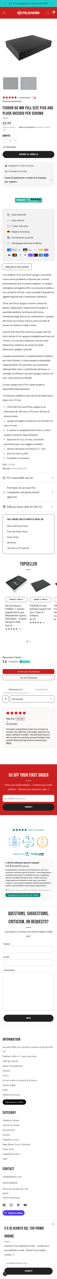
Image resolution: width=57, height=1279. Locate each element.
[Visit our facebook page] (4, 1205)
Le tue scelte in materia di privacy (20, 1080)
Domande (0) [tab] (41, 689)
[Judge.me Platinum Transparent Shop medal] (28, 842)
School (6, 1134)
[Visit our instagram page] (11, 1205)
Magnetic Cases (11, 1139)
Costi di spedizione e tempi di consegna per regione (25, 179)
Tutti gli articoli (10, 1061)
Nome (7, 943)
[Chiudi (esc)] (53, 1224)
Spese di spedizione (27, 127)
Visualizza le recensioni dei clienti (23, 895)
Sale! (5, 1158)
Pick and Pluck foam (17, 525)
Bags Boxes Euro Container (16, 1144)
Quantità (6, 135)
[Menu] (4, 12)
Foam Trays (13, 537)
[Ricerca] (47, 12)
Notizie (6, 1070)
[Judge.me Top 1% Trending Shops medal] (42, 842)
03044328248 (10, 1182)
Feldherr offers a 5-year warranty (20, 1056)
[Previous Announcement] (4, 3)
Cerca (6, 1075)
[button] (10, 97)
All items (11, 542)
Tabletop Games (11, 1120)
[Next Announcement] (52, 3)
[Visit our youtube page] (25, 1205)
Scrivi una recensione (28, 671)
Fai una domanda (28, 677)
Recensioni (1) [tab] (15, 689)
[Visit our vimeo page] (18, 1205)
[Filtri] (6, 698)
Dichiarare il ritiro (14, 1102)
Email (6, 956)
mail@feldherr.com (12, 1176)
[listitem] (28, 3)
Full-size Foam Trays (17, 531)
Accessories (9, 1129)
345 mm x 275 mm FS (18, 548)
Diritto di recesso (11, 1094)
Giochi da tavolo (11, 1125)
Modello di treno (11, 1153)
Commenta (9, 970)
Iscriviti (28, 1271)
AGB (5, 1089)
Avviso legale (9, 1085)
